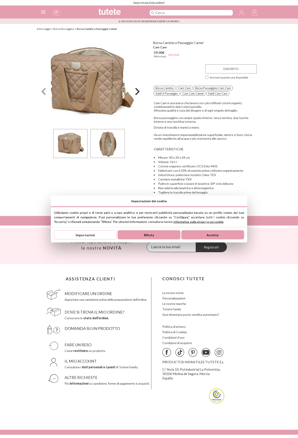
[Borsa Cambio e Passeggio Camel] (90, 81)
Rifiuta (149, 235)
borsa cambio (165, 88)
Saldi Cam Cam (217, 93)
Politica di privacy (174, 326)
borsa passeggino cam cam (213, 88)
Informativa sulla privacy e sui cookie (198, 222)
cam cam (184, 88)
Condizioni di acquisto (177, 343)
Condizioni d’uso (173, 337)
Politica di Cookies (174, 332)
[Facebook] (166, 352)
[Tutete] (119, 14)
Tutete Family (171, 309)
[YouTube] (206, 352)
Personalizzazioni (173, 298)
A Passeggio (44, 29)
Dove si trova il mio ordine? (149, 2)
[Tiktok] (179, 352)
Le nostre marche (174, 303)
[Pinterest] (192, 352)
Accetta (213, 235)
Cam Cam (160, 47)
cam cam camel (193, 93)
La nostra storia (172, 292)
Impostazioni (85, 235)
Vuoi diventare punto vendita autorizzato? (190, 314)
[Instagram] (219, 352)
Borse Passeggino (63, 29)
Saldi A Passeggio (167, 93)
